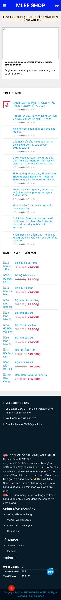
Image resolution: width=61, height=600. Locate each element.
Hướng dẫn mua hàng (19, 514)
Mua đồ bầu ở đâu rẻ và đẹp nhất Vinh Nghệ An (32, 207)
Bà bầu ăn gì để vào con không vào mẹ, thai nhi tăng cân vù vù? (28, 63)
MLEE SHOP (30, 5)
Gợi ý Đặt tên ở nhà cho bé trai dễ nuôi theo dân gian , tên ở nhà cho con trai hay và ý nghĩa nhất (33, 221)
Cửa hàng (11, 551)
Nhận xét (17, 228)
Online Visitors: (12, 566)
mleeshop (39, 596)
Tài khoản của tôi (15, 545)
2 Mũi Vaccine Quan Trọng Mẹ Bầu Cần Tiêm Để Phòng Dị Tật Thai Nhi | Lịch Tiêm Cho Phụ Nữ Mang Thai (34, 160)
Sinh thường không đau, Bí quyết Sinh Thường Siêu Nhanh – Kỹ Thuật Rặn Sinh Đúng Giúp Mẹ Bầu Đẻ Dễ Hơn (35, 176)
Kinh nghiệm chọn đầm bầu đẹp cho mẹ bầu (34, 130)
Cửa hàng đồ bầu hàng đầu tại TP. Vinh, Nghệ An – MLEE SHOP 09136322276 (33, 144)
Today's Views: (11, 571)
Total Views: (10, 576)
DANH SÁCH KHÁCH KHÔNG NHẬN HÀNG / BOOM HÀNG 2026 (34, 104)
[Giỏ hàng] (57, 5)
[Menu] (4, 5)
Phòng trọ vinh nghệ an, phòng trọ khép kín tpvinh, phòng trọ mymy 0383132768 (33, 192)
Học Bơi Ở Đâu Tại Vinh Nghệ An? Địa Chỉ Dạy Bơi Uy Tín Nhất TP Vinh (35, 117)
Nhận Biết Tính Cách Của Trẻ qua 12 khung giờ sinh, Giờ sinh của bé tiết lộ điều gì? (35, 237)
